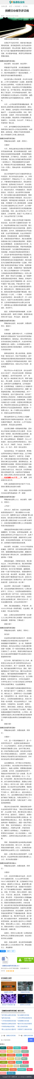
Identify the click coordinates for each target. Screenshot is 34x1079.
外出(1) (3, 1073)
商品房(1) (17, 1051)
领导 (13, 951)
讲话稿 (25, 6)
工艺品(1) (13, 1069)
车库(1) (3, 1066)
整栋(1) (24, 1058)
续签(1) (19, 1062)
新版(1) (10, 1051)
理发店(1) (10, 1058)
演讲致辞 (17, 6)
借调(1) (10, 1066)
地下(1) (26, 1062)
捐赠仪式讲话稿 (11, 1035)
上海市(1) (4, 1062)
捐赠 (8, 951)
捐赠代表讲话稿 (28, 1035)
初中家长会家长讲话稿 (9, 1015)
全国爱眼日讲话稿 (23, 1021)
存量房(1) (12, 1062)
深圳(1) (16, 1066)
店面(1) (18, 1058)
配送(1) (26, 1055)
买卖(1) (3, 1051)
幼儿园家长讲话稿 (23, 1015)
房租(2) (29, 1069)
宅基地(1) (17, 1048)
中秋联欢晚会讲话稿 (8, 1026)
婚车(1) (24, 1048)
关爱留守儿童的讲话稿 (25, 1029)
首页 (10, 6)
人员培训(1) (11, 1055)
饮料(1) (19, 1055)
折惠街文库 (14, 1076)
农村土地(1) (4, 1069)
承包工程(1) (11, 1073)
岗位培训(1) (24, 1066)
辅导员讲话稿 (6, 1018)
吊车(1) (3, 1048)
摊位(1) (10, 1048)
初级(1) (3, 1055)
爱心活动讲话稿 (23, 1026)
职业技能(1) (21, 1069)
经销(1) (3, 1058)
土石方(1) (25, 1051)
